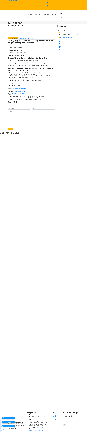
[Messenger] (2, 418)
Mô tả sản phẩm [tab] (13, 38)
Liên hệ (28, 17)
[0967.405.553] (2, 422)
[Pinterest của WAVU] (47, 0)
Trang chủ (29, 14)
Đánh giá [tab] (33, 38)
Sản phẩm (46, 14)
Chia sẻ (54, 14)
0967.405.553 (12, 0)
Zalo (48, 3)
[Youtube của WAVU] (47, 2)
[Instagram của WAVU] (47, 6)
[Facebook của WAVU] (47, 8)
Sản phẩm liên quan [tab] (24, 38)
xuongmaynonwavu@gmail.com (24, 0)
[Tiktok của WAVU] (47, 5)
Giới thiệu (38, 14)
